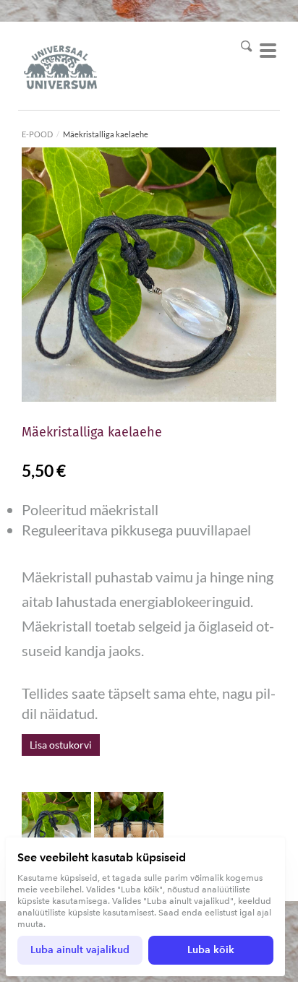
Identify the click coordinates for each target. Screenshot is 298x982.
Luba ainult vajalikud (79, 950)
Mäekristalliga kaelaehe (105, 134)
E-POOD (37, 134)
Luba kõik (210, 950)
